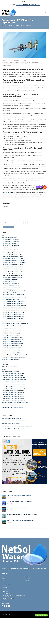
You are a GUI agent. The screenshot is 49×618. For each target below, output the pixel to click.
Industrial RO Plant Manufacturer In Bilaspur (12, 333)
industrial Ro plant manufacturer (31, 63)
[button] (41, 615)
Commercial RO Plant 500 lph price (10, 249)
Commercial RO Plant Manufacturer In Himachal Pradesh (14, 297)
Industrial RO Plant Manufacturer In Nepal (12, 347)
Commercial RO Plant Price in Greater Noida (12, 277)
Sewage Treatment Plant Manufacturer (10, 371)
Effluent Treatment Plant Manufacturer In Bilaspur (14, 301)
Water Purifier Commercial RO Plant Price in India (13, 294)
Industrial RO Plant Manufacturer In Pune (12, 350)
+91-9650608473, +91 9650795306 (28, 5)
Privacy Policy (5, 364)
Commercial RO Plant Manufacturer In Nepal (12, 266)
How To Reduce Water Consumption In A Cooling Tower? (14, 418)
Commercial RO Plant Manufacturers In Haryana (13, 273)
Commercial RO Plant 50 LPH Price (10, 247)
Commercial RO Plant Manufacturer (9, 237)
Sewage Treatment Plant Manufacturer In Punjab (13, 396)
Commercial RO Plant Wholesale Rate (11, 283)
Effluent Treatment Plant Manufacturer (10, 299)
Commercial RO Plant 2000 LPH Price (11, 243)
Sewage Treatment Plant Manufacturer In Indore (13, 381)
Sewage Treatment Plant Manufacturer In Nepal (13, 390)
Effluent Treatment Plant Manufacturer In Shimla (12, 325)
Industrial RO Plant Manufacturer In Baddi (12, 331)
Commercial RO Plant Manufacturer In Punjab (13, 271)
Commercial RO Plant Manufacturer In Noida (12, 268)
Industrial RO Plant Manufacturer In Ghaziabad (13, 339)
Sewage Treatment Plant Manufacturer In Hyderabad (14, 379)
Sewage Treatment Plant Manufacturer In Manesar (14, 386)
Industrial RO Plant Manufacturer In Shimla (11, 359)
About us (26, 576)
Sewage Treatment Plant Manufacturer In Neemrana (13, 404)
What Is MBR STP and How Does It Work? (11, 423)
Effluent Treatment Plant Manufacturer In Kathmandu (14, 310)
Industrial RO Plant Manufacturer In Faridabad (13, 337)
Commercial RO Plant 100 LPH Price (11, 239)
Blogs (3, 235)
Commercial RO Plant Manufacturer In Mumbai (13, 264)
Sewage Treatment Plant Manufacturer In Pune (13, 394)
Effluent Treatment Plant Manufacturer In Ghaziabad (14, 305)
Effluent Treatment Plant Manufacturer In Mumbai (14, 312)
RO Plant (24, 60)
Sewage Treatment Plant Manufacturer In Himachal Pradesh (15, 402)
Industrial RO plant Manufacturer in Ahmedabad (13, 330)
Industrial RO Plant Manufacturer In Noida (12, 349)
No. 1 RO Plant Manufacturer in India (11, 285)
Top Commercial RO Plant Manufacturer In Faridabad (14, 290)
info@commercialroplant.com (8, 598)
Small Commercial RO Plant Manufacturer (12, 287)
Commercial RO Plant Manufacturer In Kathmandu (14, 262)
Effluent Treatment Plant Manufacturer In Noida (13, 316)
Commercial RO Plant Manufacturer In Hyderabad (14, 260)
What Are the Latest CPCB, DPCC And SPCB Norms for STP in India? (17, 426)
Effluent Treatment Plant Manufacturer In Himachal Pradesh (15, 323)
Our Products (4, 578)
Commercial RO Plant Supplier (9, 281)
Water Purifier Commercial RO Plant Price (12, 292)
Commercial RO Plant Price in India (10, 279)
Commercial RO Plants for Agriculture (10, 63)
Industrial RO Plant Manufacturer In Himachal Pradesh (13, 357)
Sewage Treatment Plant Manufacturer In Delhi (13, 375)
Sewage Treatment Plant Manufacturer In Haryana (14, 377)
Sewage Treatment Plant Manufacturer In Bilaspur (13, 373)
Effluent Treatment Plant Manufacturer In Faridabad (13, 320)
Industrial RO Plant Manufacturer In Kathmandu (13, 343)
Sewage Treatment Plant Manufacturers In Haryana (14, 400)
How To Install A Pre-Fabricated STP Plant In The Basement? (15, 428)
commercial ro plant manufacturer (18, 62)
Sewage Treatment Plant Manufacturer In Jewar (13, 383)
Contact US (26, 580)
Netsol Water (16, 60)
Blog (2, 580)
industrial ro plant (21, 63)
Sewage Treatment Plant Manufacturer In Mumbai (14, 388)
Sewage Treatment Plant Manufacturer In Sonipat (12, 407)
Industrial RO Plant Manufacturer (9, 328)
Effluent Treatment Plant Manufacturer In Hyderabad (14, 309)
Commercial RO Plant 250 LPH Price (11, 245)
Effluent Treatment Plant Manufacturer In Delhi (13, 303)
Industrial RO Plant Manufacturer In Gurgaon (12, 341)
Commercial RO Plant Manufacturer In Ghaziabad (13, 254)
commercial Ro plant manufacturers (33, 62)
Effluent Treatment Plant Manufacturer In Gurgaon (14, 307)
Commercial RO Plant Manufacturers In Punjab (13, 275)
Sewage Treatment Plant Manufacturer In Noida (13, 392)
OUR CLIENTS (5, 362)
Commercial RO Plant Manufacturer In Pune (12, 269)
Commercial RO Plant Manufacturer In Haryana (13, 258)
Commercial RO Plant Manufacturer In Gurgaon (13, 256)
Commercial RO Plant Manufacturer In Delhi (12, 252)
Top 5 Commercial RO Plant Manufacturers (12, 288)
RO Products (4, 369)
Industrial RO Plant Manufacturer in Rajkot (12, 352)
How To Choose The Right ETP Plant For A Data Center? (14, 420)
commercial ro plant (8, 62)
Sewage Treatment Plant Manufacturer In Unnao (13, 398)
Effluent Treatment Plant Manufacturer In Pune (13, 318)
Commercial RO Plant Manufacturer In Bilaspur (13, 250)
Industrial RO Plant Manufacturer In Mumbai (12, 345)
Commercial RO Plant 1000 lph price (11, 241)
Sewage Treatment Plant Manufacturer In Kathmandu (14, 384)
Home (3, 576)
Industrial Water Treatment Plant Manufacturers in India (15, 354)
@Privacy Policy (5, 599)
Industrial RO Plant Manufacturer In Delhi (12, 335)
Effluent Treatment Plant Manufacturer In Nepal (13, 314)
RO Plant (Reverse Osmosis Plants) (9, 366)
